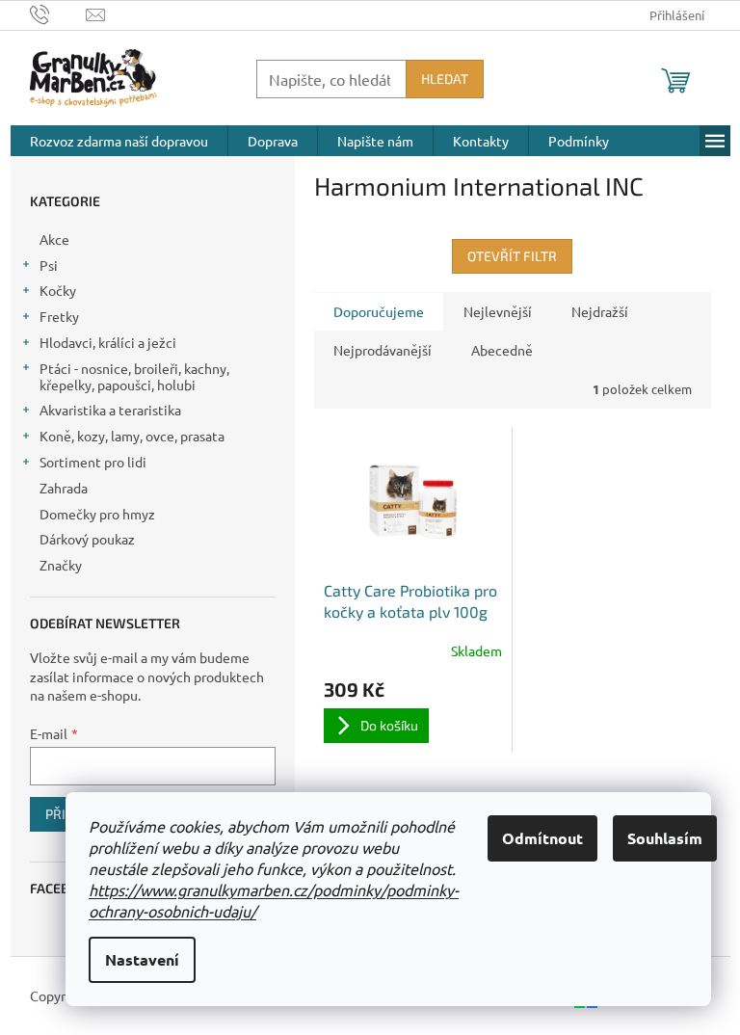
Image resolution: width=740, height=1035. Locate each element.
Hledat (444, 78)
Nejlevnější (497, 311)
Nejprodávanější (382, 349)
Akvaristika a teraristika (110, 409)
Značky (61, 564)
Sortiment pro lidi (93, 461)
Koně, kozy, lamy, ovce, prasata (132, 435)
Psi (49, 265)
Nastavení (142, 959)
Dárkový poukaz (87, 538)
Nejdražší (599, 311)
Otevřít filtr (512, 256)
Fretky (59, 316)
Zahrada (64, 487)
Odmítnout (542, 838)
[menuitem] (119, 140)
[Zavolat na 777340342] (58, 13)
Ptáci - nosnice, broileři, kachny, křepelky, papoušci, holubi (134, 376)
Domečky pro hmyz (97, 513)
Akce (54, 239)
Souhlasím (664, 838)
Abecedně (502, 349)
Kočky (58, 290)
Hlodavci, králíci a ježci (108, 342)
